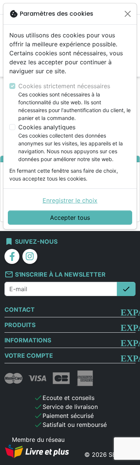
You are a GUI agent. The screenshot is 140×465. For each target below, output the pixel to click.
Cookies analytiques (46, 127)
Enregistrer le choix (70, 200)
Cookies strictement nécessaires (64, 86)
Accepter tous (70, 217)
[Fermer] (128, 14)
